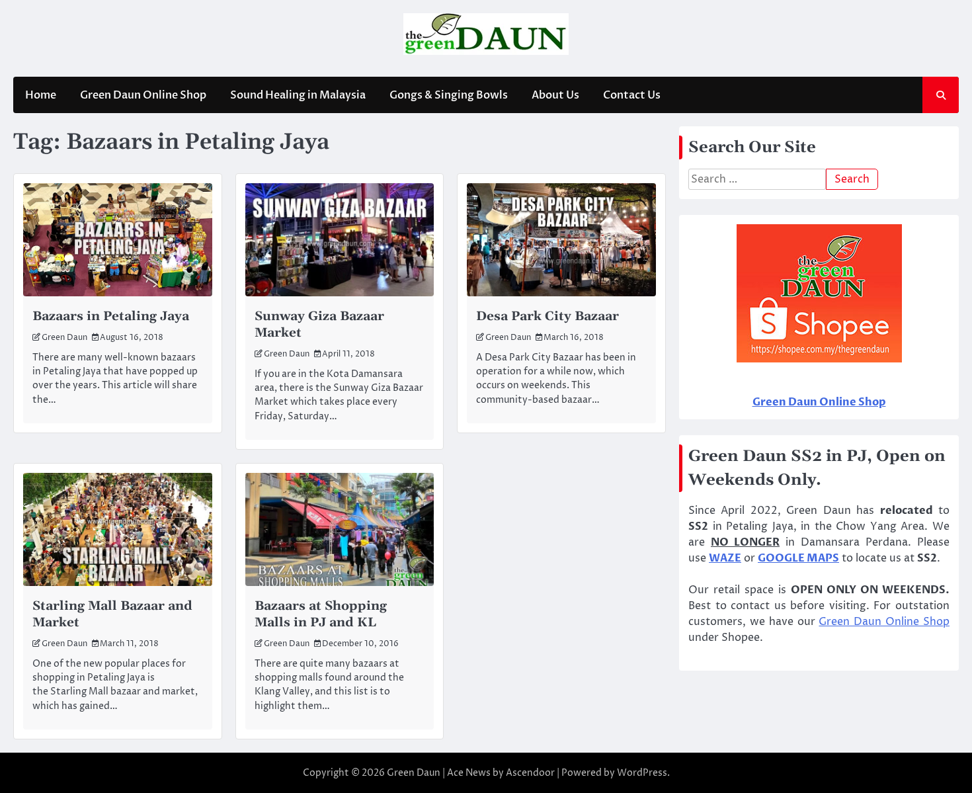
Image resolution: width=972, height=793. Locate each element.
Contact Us (632, 95)
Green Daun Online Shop (143, 95)
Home (40, 95)
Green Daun (64, 337)
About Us (555, 95)
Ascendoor (530, 773)
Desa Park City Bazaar (547, 316)
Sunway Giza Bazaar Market (319, 324)
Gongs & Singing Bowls (448, 95)
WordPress (642, 773)
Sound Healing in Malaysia (298, 95)
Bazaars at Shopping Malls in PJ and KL (321, 614)
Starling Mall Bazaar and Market (112, 614)
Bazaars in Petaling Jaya (110, 316)
